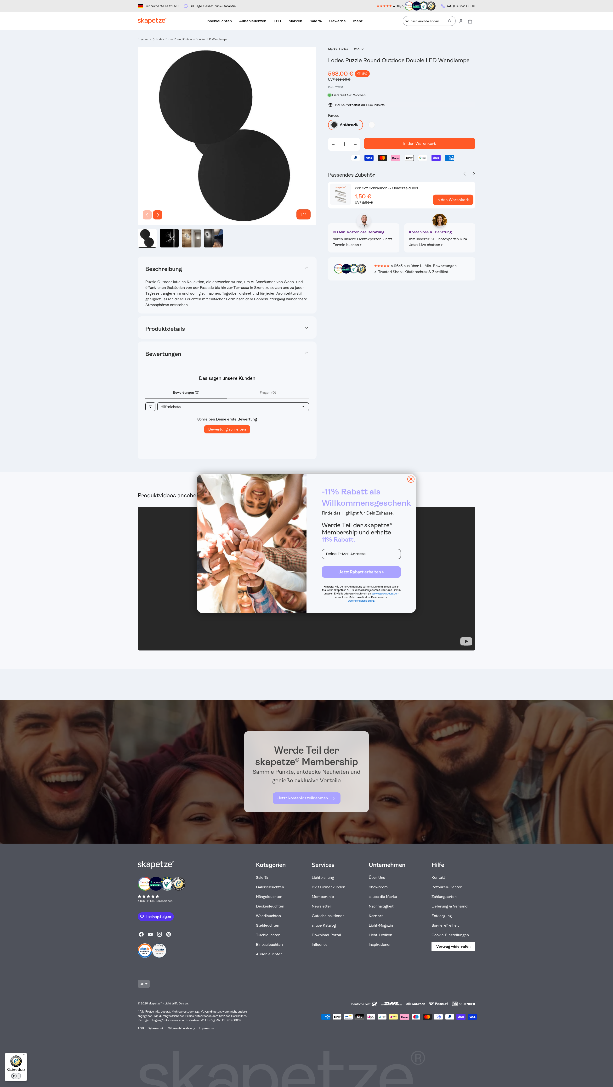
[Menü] (24, 1056)
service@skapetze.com (385, 593)
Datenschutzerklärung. (361, 600)
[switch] (16, 1076)
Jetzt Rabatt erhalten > (361, 572)
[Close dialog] (411, 479)
